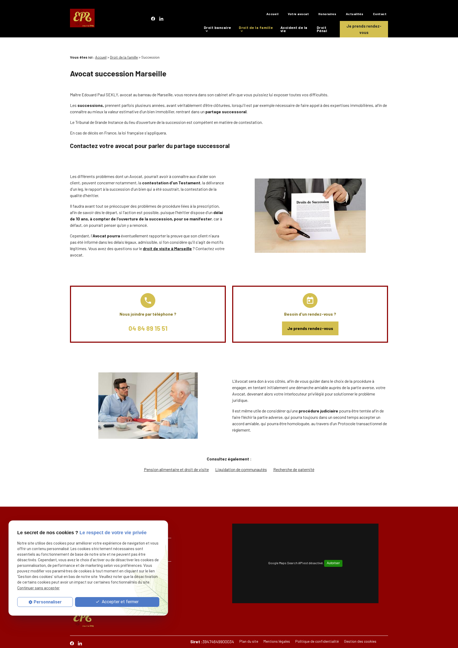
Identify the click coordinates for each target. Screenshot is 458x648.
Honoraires (327, 14)
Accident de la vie (293, 29)
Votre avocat (298, 14)
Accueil (272, 14)
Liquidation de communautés (241, 469)
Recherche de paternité (293, 469)
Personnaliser (48, 601)
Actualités (354, 14)
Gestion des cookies (360, 641)
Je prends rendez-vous (363, 29)
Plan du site (248, 641)
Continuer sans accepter (38, 588)
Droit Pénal (322, 29)
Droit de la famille (256, 27)
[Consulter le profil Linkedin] (161, 19)
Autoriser (333, 563)
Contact (379, 14)
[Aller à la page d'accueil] (82, 19)
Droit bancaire (217, 27)
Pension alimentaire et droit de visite (176, 469)
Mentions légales (276, 641)
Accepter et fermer (120, 601)
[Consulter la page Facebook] (153, 19)
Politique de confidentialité (317, 641)
